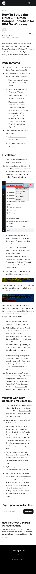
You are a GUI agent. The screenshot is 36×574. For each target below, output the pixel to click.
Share (30, 33)
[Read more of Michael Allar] (4, 30)
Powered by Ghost (18, 559)
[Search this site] (29, 3)
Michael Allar (7, 35)
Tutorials (5, 11)
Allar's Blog (15, 551)
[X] (18, 554)
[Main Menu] (32, 3)
